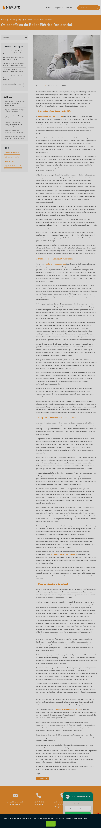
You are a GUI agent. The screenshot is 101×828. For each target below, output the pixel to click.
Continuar (51, 824)
